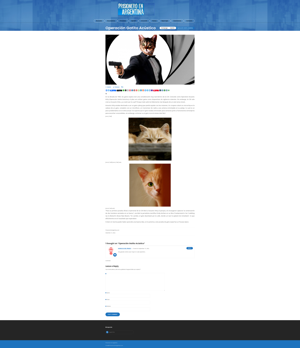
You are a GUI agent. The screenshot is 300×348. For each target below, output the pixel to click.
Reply (189, 248)
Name (108, 293)
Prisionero (117, 87)
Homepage (164, 28)
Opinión (172, 28)
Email (108, 299)
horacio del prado (124, 248)
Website (109, 306)
